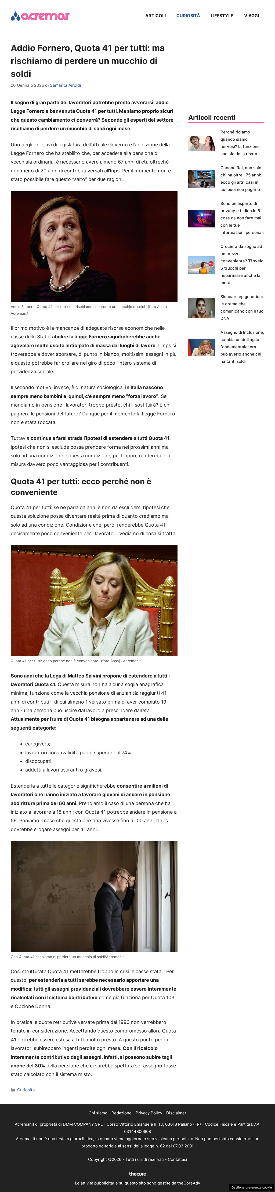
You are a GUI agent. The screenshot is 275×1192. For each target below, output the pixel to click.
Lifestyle (222, 15)
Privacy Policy (149, 1112)
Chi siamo (98, 1112)
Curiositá (188, 15)
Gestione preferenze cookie (251, 1187)
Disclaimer (176, 1112)
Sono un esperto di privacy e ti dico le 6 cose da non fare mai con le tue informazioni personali (242, 218)
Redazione (121, 1112)
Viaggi (251, 15)
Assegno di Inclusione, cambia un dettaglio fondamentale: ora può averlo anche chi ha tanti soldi (242, 347)
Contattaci (177, 1159)
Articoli (155, 15)
